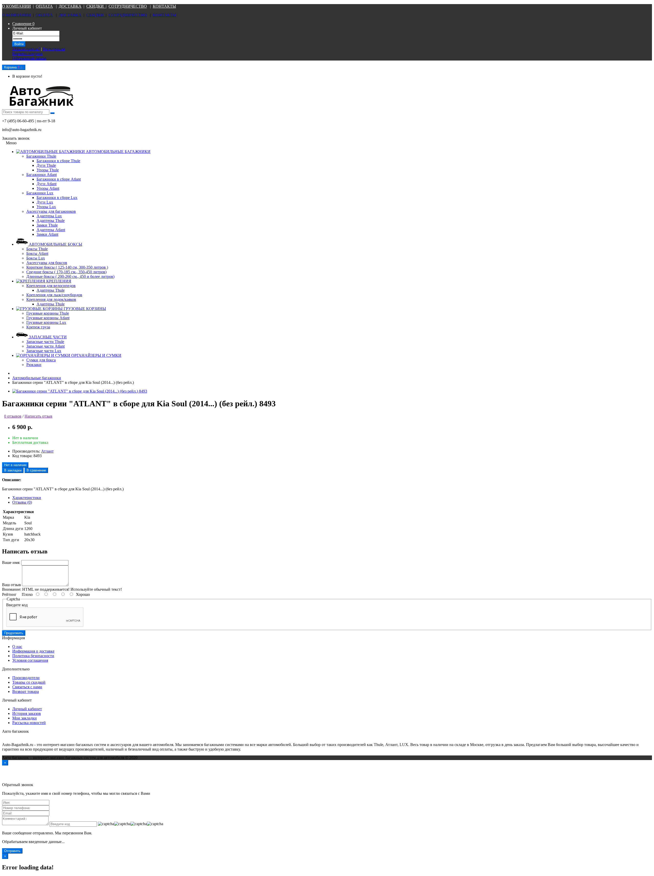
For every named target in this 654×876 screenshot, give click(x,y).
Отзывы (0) (22, 502)
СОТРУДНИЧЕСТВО (128, 6)
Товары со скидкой (28, 682)
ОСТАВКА (71, 6)
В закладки (12, 470)
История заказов (26, 713)
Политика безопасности (33, 656)
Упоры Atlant (48, 188)
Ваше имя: (11, 562)
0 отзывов (12, 416)
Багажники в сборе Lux (57, 197)
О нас (17, 646)
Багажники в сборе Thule (58, 161)
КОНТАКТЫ (164, 6)
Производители (26, 678)
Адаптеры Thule (51, 220)
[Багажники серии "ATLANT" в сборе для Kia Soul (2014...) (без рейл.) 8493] (79, 391)
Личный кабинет (27, 709)
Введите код (17, 605)
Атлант (47, 451)
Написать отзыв (38, 416)
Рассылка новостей (29, 722)
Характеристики (26, 497)
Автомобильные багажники (36, 378)
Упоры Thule (48, 170)
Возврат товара (25, 691)
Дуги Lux (45, 202)
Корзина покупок (27, 53)
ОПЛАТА (44, 6)
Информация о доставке (33, 651)
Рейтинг (9, 594)
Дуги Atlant (46, 184)
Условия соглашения (30, 660)
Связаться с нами (27, 687)
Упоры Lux (46, 207)
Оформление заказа (29, 58)
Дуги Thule (46, 165)
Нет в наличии (15, 465)
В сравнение (36, 470)
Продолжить (13, 633)
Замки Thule (47, 225)
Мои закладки (24, 718)
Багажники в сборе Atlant (59, 179)
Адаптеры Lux (49, 216)
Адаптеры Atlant (51, 230)
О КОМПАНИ (15, 6)
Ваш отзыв (11, 585)
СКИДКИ (96, 6)
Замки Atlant (47, 234)
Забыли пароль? (26, 49)
